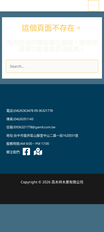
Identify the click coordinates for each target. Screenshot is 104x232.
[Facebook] (26, 151)
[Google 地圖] (38, 151)
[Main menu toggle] (93, 5)
